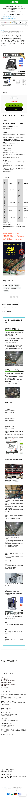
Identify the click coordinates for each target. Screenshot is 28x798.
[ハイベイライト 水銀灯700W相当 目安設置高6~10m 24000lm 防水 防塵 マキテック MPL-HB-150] (14, 64)
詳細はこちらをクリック (8, 129)
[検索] (25, 26)
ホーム (2, 30)
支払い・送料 (13, 308)
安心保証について (5, 308)
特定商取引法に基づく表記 (8, 684)
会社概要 (14, 2)
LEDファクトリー (8, 787)
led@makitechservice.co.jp (9, 18)
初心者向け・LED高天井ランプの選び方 (10, 304)
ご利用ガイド (4, 679)
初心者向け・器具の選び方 (8, 681)
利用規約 (3, 686)
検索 (2, 677)
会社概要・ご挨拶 (6, 682)
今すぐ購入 (14, 109)
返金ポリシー (4, 687)
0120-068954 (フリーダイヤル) (10, 17)
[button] (4, 46)
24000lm (11, 285)
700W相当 (16, 285)
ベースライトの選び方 (6, 311)
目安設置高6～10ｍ (15, 288)
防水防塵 (6, 290)
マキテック (10, 282)
